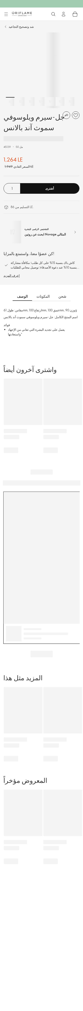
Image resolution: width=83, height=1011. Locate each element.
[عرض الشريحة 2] (20, 101)
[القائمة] (6, 14)
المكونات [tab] (43, 296)
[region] (41, 70)
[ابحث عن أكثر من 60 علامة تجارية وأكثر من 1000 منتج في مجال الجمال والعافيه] (53, 14)
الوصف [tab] (22, 296)
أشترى (49, 188)
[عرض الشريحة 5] (50, 101)
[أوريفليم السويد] (22, 14)
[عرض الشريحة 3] (30, 101)
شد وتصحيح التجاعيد (21, 26)
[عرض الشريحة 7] (70, 101)
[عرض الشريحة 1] (10, 101)
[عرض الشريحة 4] (40, 101)
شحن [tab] (62, 296)
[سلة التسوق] (75, 14)
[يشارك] (66, 115)
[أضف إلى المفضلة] (75, 115)
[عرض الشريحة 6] (60, 101)
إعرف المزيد (12, 275)
